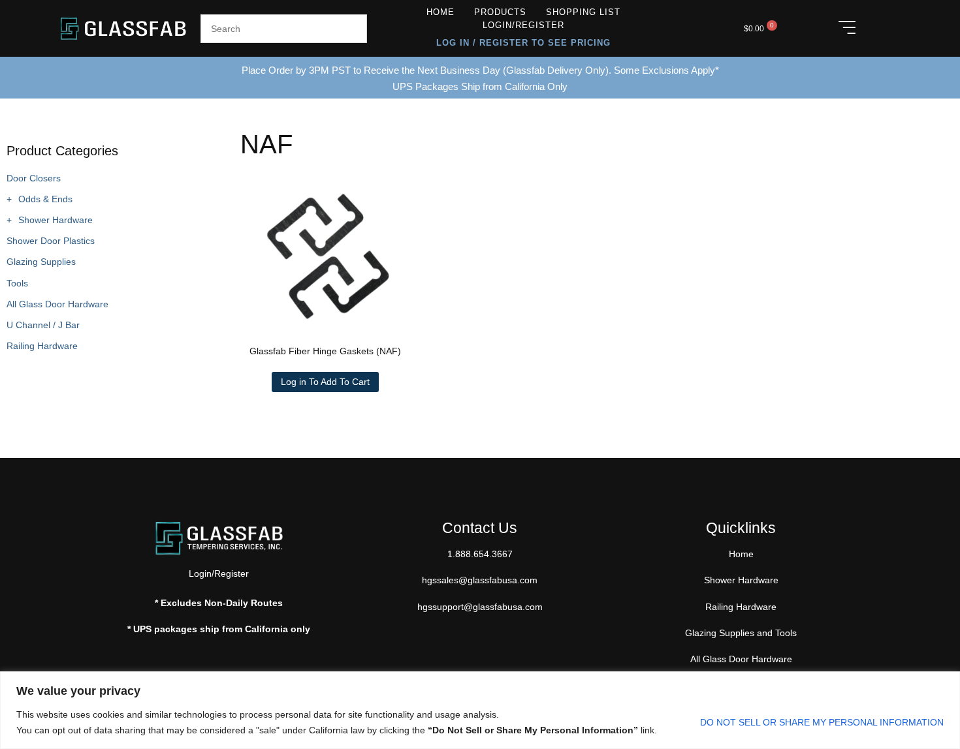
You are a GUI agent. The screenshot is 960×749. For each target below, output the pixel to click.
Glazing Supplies (41, 261)
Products (500, 12)
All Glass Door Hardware (57, 304)
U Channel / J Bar (43, 325)
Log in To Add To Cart (325, 381)
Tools (17, 283)
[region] (480, 710)
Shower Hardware (55, 220)
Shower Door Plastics (51, 241)
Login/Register (523, 25)
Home (440, 12)
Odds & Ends (45, 199)
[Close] (946, 682)
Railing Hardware (42, 346)
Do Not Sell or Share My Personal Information (822, 722)
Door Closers (34, 178)
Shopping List (583, 12)
